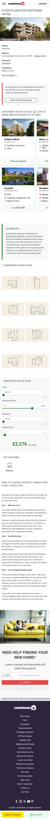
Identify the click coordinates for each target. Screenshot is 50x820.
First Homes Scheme (25, 768)
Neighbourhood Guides (25, 744)
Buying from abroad (25, 756)
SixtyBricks (6, 63)
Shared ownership (25, 776)
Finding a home (25, 748)
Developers (25, 724)
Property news (25, 740)
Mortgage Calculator (25, 732)
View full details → (9, 75)
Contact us (25, 788)
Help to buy (25, 780)
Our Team (25, 792)
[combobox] (6, 675)
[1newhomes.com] (25, 708)
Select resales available (21, 100)
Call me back (25, 682)
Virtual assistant (25, 728)
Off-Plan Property (25, 736)
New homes (25, 716)
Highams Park (40, 56)
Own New (25, 772)
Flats (25, 720)
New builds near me (25, 752)
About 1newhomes (25, 784)
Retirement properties (25, 764)
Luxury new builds (25, 760)
